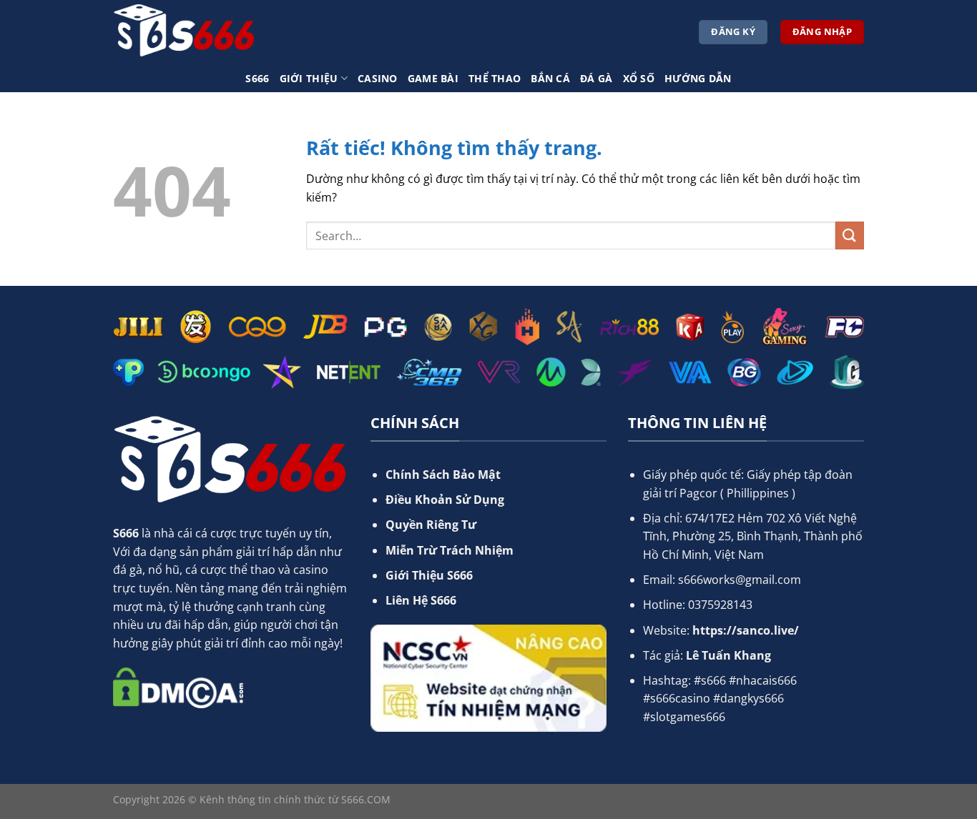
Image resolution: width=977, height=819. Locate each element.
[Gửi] (849, 235)
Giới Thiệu (309, 78)
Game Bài (433, 78)
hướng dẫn (698, 78)
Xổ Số (638, 78)
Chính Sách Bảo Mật (443, 474)
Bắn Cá (550, 78)
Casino (378, 78)
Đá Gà (596, 78)
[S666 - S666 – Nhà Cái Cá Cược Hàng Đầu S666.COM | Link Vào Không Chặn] (184, 32)
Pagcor (698, 493)
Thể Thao (494, 78)
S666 (257, 78)
